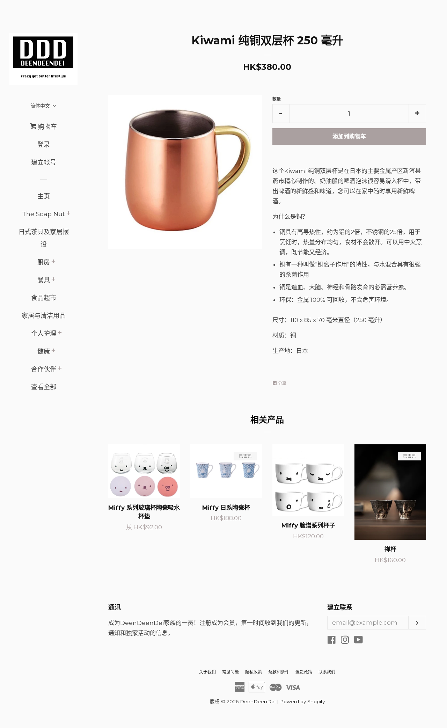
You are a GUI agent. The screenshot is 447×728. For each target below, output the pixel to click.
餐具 (43, 280)
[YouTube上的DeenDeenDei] (358, 641)
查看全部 (43, 387)
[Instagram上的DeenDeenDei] (345, 641)
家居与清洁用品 (44, 316)
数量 (276, 99)
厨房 (43, 262)
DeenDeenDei (258, 701)
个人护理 (43, 333)
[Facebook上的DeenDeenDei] (331, 641)
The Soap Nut (43, 214)
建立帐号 (43, 162)
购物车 (46, 127)
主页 (43, 196)
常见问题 (230, 672)
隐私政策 (253, 672)
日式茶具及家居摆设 (44, 238)
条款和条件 (278, 672)
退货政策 (303, 672)
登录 (43, 144)
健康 (43, 351)
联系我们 (326, 672)
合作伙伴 (43, 369)
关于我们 (207, 672)
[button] (43, 105)
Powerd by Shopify (302, 701)
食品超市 (43, 298)
